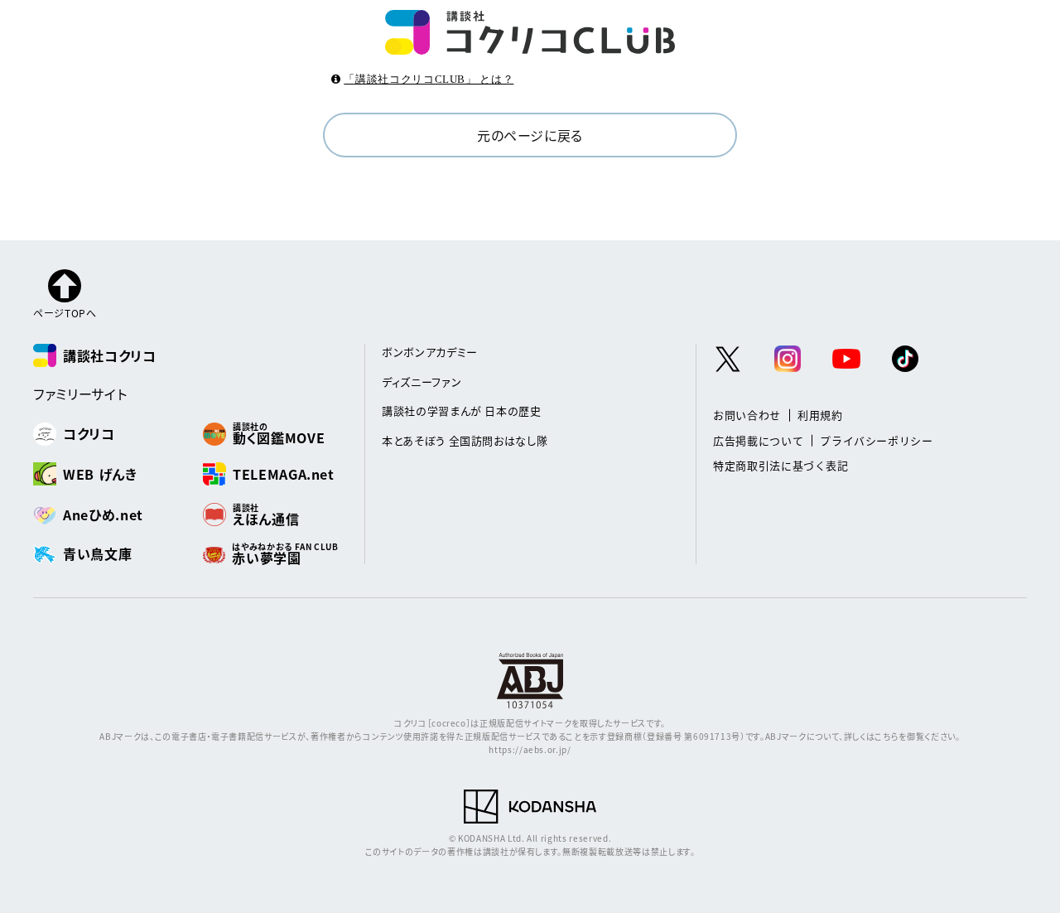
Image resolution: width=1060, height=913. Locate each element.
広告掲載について (758, 440)
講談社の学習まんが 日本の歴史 (462, 410)
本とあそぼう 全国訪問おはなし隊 (464, 440)
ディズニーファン (421, 381)
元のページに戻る (530, 135)
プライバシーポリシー (876, 440)
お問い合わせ (747, 415)
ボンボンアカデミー (430, 352)
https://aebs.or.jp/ (530, 749)
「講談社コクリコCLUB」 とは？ (428, 79)
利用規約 (820, 415)
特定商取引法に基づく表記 (781, 465)
